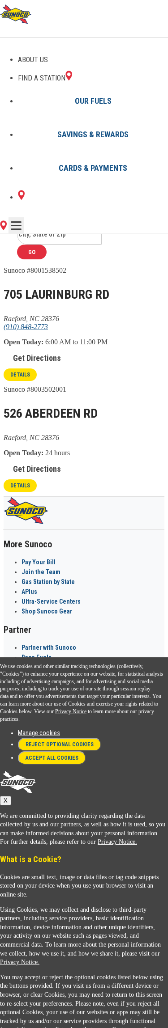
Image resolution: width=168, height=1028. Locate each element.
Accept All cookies (52, 758)
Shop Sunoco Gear (47, 611)
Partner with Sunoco (49, 647)
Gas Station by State (48, 581)
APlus (29, 591)
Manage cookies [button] (39, 732)
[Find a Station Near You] (3, 228)
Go (31, 252)
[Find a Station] (21, 197)
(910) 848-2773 (26, 326)
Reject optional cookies (60, 744)
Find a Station (41, 78)
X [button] (6, 800)
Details (20, 375)
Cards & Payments (93, 168)
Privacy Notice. (117, 841)
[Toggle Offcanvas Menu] (16, 225)
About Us (33, 59)
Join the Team (41, 571)
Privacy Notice (70, 711)
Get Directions (37, 358)
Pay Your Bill (39, 562)
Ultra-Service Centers (51, 601)
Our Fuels (93, 101)
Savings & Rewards (93, 134)
